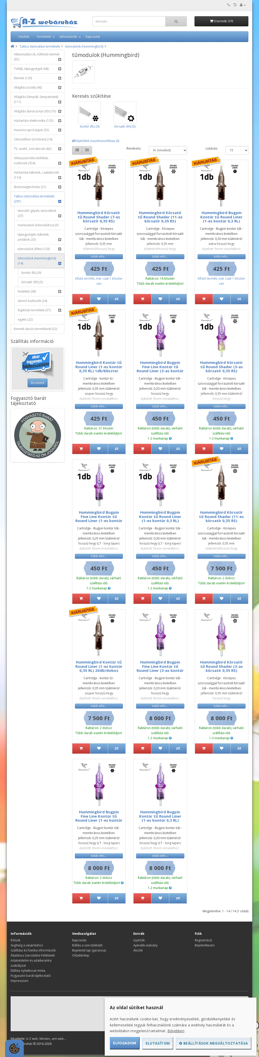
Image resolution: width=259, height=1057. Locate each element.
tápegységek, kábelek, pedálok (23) (33, 237)
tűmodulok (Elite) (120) (34, 249)
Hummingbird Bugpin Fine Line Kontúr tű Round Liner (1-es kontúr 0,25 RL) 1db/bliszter (98, 518)
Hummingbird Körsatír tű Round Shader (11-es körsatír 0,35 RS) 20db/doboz (221, 518)
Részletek (37, 383)
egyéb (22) (25, 319)
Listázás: (212, 148)
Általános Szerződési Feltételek (33, 955)
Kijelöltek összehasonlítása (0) (97, 141)
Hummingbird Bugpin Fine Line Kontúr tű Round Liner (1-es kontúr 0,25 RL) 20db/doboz (98, 818)
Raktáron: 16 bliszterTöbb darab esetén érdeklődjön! (160, 281)
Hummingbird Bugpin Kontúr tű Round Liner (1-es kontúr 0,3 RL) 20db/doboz (160, 818)
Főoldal (23, 36)
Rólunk (15, 940)
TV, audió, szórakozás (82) (32, 149)
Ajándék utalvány (145, 945)
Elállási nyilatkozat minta (28, 970)
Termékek (44, 36)
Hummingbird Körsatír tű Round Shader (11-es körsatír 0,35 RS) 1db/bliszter (160, 219)
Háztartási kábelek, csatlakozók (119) (36, 175)
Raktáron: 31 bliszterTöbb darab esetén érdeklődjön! (98, 431)
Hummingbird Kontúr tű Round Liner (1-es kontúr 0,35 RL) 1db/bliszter (98, 366)
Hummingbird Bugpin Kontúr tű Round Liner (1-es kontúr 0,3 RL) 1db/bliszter (221, 219)
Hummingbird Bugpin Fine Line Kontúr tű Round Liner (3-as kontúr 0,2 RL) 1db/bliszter (160, 369)
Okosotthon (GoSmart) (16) (33, 139)
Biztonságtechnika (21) (30, 187)
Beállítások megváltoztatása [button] (215, 1043)
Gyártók (139, 940)
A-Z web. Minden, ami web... (46, 1039)
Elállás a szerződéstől (87, 945)
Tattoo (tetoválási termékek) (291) (34, 198)
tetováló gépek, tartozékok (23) (37, 213)
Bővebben (175, 1030)
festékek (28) (27, 291)
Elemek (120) (23, 78)
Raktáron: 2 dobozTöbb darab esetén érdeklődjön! (221, 580)
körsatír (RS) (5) (32, 282)
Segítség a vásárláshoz (27, 945)
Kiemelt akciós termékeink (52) (35, 329)
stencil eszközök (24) (32, 301)
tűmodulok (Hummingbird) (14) (37, 260)
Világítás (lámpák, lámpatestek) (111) (36, 99)
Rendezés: (133, 148)
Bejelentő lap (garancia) (89, 950)
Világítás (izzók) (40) (28, 87)
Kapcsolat (93, 36)
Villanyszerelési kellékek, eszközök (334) (31, 160)
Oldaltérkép (80, 955)
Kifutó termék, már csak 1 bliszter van (99, 281)
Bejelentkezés (204, 945)
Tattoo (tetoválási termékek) (39, 46)
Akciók (138, 950)
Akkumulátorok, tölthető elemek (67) (36, 56)
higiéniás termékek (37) (34, 310)
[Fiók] (243, 5)
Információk (68, 36)
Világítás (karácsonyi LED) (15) (35, 111)
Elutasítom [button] (158, 1043)
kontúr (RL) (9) (31, 273)
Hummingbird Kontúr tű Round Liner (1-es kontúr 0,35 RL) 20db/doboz (98, 666)
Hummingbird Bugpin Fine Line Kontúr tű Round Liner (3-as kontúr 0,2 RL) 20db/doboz (160, 668)
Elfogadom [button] (124, 1043)
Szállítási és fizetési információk (33, 950)
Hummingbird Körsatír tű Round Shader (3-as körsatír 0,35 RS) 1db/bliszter (221, 369)
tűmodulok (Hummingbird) (84, 46)
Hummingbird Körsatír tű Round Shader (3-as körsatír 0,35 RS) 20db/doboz (221, 668)
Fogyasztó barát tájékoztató (31, 975)
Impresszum (19, 981)
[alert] (14, 1048)
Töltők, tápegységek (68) (31, 69)
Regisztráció (203, 940)
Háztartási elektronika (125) (33, 120)
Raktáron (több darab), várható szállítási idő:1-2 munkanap (160, 433)
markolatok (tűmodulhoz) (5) (38, 225)
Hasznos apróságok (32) (31, 130)
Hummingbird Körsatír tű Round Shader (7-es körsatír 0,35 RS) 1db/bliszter (98, 219)
